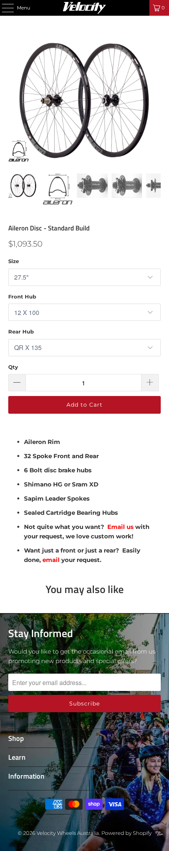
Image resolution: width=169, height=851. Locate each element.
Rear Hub (21, 331)
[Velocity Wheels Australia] (84, 8)
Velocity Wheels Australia (68, 833)
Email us (121, 526)
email (51, 560)
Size (13, 261)
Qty (13, 367)
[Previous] (14, 100)
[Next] (155, 100)
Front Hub (22, 296)
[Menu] (3, 8)
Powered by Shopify (126, 833)
